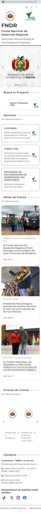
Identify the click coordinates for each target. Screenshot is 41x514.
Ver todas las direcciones (25, 464)
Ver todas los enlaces (10, 394)
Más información (13, 56)
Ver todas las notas (9, 201)
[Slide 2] (20, 85)
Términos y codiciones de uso (13, 508)
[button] (3, 421)
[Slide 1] (16, 85)
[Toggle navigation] (36, 7)
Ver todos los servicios (10, 119)
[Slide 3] (24, 85)
